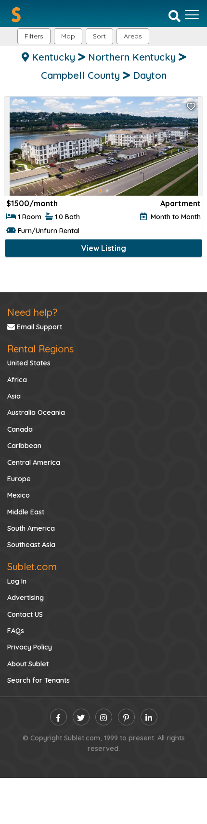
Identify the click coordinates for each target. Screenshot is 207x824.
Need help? (32, 312)
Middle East (25, 512)
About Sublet (28, 664)
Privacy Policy (29, 647)
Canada (20, 429)
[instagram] (103, 717)
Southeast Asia (31, 544)
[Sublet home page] (16, 14)
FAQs (15, 630)
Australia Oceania (36, 412)
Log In (16, 581)
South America (31, 528)
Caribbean (24, 445)
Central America (33, 462)
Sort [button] (99, 36)
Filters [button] (34, 36)
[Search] (174, 15)
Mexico (18, 495)
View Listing (103, 248)
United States (29, 363)
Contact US (25, 614)
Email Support (38, 327)
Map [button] (68, 36)
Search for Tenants (38, 680)
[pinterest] (126, 717)
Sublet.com (32, 567)
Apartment (180, 203)
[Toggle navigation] (191, 15)
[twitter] (81, 717)
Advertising (25, 597)
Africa (17, 379)
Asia (14, 396)
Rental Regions (40, 349)
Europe (19, 478)
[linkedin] (149, 717)
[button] (132, 36)
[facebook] (58, 717)
